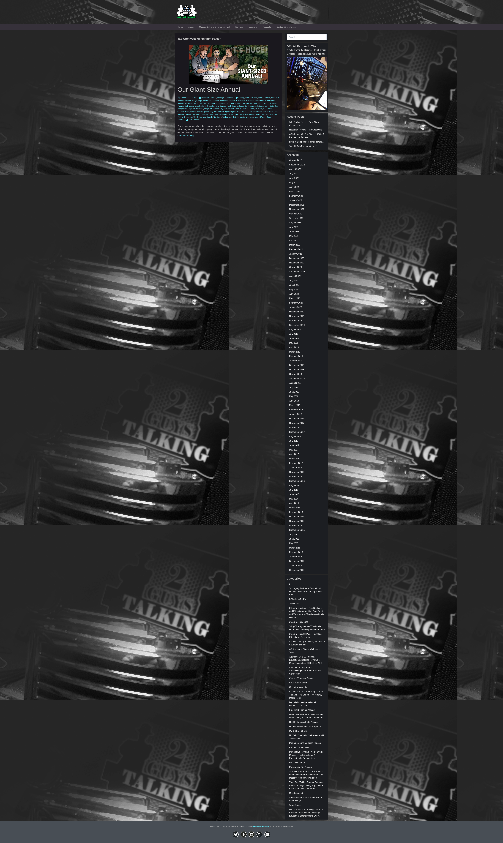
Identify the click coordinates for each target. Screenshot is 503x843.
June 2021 (294, 231)
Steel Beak (213, 114)
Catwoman (240, 100)
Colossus (250, 100)
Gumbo (223, 106)
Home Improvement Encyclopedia (305, 726)
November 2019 (296, 316)
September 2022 (297, 165)
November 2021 (296, 209)
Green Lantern (213, 106)
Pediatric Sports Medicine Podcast (305, 743)
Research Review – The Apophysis (305, 130)
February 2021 (296, 249)
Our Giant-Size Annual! (209, 89)
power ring (208, 111)
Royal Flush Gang (244, 111)
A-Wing (241, 98)
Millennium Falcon (231, 109)
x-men (255, 117)
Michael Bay (218, 109)
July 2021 (293, 227)
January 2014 (295, 565)
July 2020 (293, 280)
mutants (258, 109)
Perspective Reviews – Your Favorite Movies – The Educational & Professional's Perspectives (306, 755)
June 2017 (294, 445)
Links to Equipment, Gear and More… (306, 142)
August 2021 (295, 223)
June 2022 (294, 178)
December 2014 (296, 561)
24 (290, 584)
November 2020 (296, 263)
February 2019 (296, 356)
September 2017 (297, 432)
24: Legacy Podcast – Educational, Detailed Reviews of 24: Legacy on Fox (305, 591)
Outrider (180, 111)
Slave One (273, 111)
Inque (241, 106)
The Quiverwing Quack (202, 117)
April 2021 (294, 240)
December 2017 (296, 419)
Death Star (241, 103)
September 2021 (297, 218)
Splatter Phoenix (184, 114)
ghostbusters (200, 106)
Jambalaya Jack (251, 106)
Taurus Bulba (224, 114)
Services (239, 27)
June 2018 (294, 392)
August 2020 (295, 276)
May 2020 (293, 289)
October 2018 (295, 374)
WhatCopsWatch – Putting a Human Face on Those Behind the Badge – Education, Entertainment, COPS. (306, 812)
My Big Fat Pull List (225, 98)
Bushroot (207, 100)
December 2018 (296, 365)
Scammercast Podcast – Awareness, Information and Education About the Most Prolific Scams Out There (306, 774)
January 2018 (295, 414)
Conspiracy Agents (298, 687)
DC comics (231, 103)
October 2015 (295, 525)
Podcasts (267, 27)
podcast (200, 111)
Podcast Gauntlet (297, 763)
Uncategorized (296, 793)
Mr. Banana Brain (247, 109)
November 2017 (296, 423)
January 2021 (295, 254)
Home (180, 27)
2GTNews (294, 603)
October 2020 (295, 267)
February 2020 (296, 303)
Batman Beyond (184, 100)
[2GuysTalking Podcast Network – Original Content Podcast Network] (186, 11)
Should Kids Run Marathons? (303, 146)
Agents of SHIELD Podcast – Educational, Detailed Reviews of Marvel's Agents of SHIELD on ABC (305, 660)
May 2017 (293, 450)
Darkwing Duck (191, 103)
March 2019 (294, 352)
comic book (259, 100)
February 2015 (296, 552)
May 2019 (293, 343)
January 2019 (295, 361)
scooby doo (257, 111)
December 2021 (296, 205)
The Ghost (239, 114)
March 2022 (294, 191)
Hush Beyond (232, 106)
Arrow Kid (275, 98)
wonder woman (245, 117)
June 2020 (294, 285)
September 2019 (297, 325)
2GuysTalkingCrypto (298, 622)
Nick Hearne (194, 120)
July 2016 (293, 490)
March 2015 (294, 548)
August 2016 (295, 485)
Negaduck (267, 109)
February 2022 (296, 196)
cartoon (232, 100)
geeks (191, 106)
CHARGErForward (298, 683)
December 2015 (296, 516)
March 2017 (294, 459)
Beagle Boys (197, 100)
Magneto (191, 109)
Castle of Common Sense (301, 678)
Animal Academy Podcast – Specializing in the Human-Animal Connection (305, 670)
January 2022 (295, 200)
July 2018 (293, 387)
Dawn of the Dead (218, 103)
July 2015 (293, 534)
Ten (232, 114)
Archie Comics (264, 98)
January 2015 (295, 557)
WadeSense (295, 805)
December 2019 (296, 312)
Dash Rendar (204, 103)
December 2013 (296, 570)
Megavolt (208, 109)
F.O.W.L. (264, 103)
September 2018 (297, 378)
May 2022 (293, 182)
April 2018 (294, 401)
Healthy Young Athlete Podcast (303, 722)
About (190, 27)
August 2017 (295, 436)
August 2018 (295, 383)
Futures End (182, 106)
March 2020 (294, 298)
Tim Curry (217, 117)
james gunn (264, 106)
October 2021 (295, 214)
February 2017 (296, 463)
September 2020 (297, 272)
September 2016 (297, 481)
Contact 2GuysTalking (286, 27)
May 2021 (293, 236)
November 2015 (296, 521)
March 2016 (294, 508)
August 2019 (295, 329)
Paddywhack (190, 111)
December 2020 (296, 258)
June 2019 (294, 338)
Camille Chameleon (220, 100)
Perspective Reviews (299, 747)
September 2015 (297, 530)
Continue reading (186, 136)
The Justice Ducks (252, 114)
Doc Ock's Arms (252, 103)
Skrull (265, 111)
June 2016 (294, 494)
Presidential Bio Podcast (300, 767)
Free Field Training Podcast (302, 710)
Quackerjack (230, 111)
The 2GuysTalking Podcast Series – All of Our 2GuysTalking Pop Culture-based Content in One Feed (306, 785)
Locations (253, 27)
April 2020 (294, 294)
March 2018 (294, 405)
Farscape (273, 103)
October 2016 (295, 476)
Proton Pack (219, 111)
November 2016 (296, 472)
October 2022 (295, 160)
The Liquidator (267, 114)
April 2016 (294, 503)
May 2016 (293, 499)
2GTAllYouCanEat (208, 98)
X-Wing (262, 117)
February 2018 (296, 410)
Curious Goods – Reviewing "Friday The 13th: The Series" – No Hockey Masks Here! (306, 695)
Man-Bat (199, 109)
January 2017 (295, 467)
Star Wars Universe (200, 114)
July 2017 (293, 441)
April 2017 (294, 454)
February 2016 (296, 512)
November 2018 (296, 370)
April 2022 (294, 187)
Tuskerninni (227, 117)
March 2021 (294, 245)
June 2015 (294, 539)
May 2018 (293, 396)
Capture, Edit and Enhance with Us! (214, 27)
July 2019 (293, 334)
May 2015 (293, 543)
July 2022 (293, 174)
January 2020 (295, 307)
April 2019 (294, 347)
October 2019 (295, 321)
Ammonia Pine (251, 98)
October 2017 (295, 427)
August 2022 (295, 169)
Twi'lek (235, 117)
